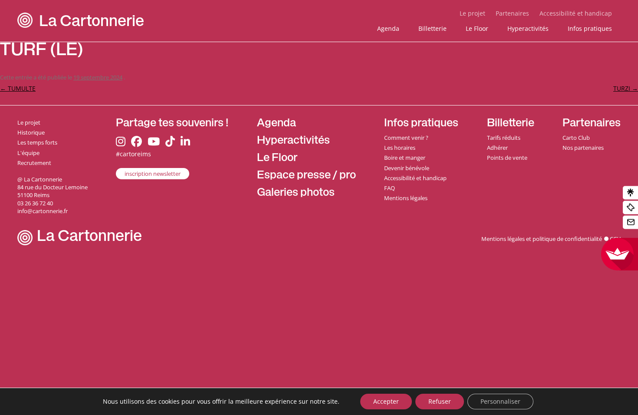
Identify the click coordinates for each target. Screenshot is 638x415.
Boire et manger (404, 157)
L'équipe (28, 153)
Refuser (439, 401)
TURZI (625, 88)
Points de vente (507, 157)
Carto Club (576, 138)
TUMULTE (18, 88)
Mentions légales (406, 198)
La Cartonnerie (91, 22)
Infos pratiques (590, 28)
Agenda (388, 28)
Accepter (386, 401)
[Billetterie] (630, 207)
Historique (31, 132)
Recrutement (34, 163)
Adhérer (497, 148)
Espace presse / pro (306, 176)
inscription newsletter (153, 174)
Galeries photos (296, 193)
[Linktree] (630, 193)
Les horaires (399, 148)
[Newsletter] (630, 222)
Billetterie (432, 28)
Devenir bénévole (406, 168)
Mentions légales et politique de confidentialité (541, 239)
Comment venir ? (406, 138)
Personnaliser (500, 401)
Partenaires (512, 13)
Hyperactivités (528, 28)
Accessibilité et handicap (575, 13)
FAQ (389, 188)
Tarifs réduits (503, 138)
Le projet (472, 13)
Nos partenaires (583, 148)
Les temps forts (37, 142)
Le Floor (477, 28)
